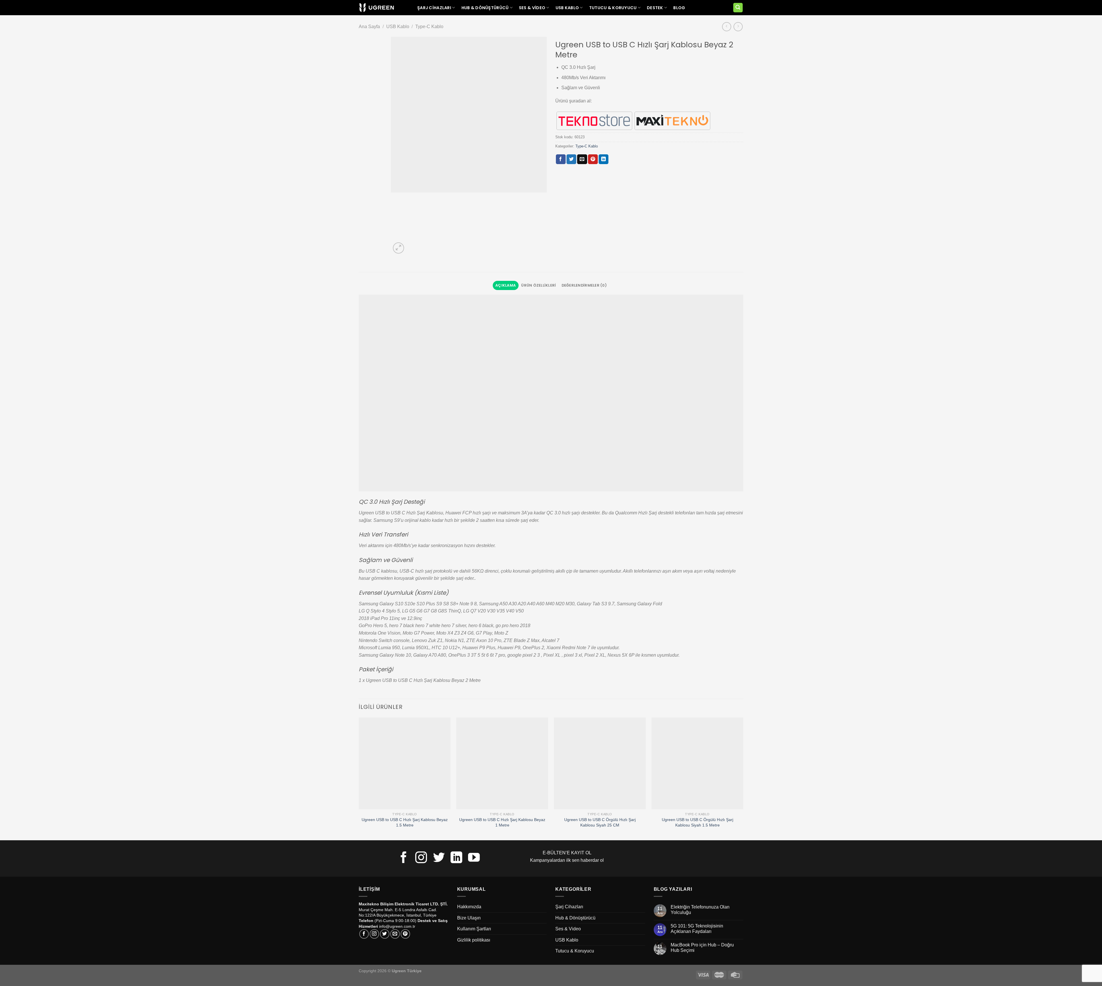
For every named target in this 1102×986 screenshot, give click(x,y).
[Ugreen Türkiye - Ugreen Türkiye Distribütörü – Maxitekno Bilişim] (377, 8)
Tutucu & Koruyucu (613, 8)
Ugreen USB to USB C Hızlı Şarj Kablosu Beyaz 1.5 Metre (405, 822)
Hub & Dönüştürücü (485, 8)
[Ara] (738, 7)
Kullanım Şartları (474, 928)
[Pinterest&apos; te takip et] (405, 934)
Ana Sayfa (369, 26)
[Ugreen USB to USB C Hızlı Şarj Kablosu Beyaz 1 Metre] (502, 763)
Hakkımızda (469, 906)
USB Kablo (567, 8)
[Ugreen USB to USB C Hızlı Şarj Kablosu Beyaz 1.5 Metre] (405, 763)
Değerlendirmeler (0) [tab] (584, 285)
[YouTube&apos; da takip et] (474, 858)
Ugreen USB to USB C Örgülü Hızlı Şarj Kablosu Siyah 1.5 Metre (697, 822)
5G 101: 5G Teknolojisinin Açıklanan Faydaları (697, 928)
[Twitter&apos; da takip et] (439, 858)
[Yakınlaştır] (398, 248)
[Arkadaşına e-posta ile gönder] (582, 159)
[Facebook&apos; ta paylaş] (561, 159)
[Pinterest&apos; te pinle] (593, 159)
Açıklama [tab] (505, 285)
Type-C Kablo (429, 26)
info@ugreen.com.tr (397, 926)
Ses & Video (532, 8)
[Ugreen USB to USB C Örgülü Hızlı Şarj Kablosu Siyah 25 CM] (600, 763)
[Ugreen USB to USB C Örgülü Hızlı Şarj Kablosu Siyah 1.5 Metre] (697, 763)
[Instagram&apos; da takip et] (421, 858)
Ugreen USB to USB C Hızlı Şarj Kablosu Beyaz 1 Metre (502, 822)
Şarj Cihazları (434, 8)
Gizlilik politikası (473, 940)
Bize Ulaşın (469, 917)
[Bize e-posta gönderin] (395, 934)
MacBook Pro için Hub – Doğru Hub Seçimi (702, 947)
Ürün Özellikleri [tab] (538, 285)
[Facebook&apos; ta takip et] (404, 858)
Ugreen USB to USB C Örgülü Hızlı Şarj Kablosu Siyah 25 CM (600, 822)
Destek (655, 8)
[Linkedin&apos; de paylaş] (603, 159)
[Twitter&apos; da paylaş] (571, 159)
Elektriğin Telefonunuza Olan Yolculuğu (700, 910)
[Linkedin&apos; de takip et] (456, 858)
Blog (679, 8)
